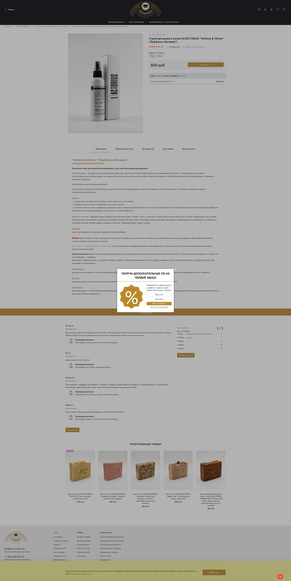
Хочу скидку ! (159, 303)
